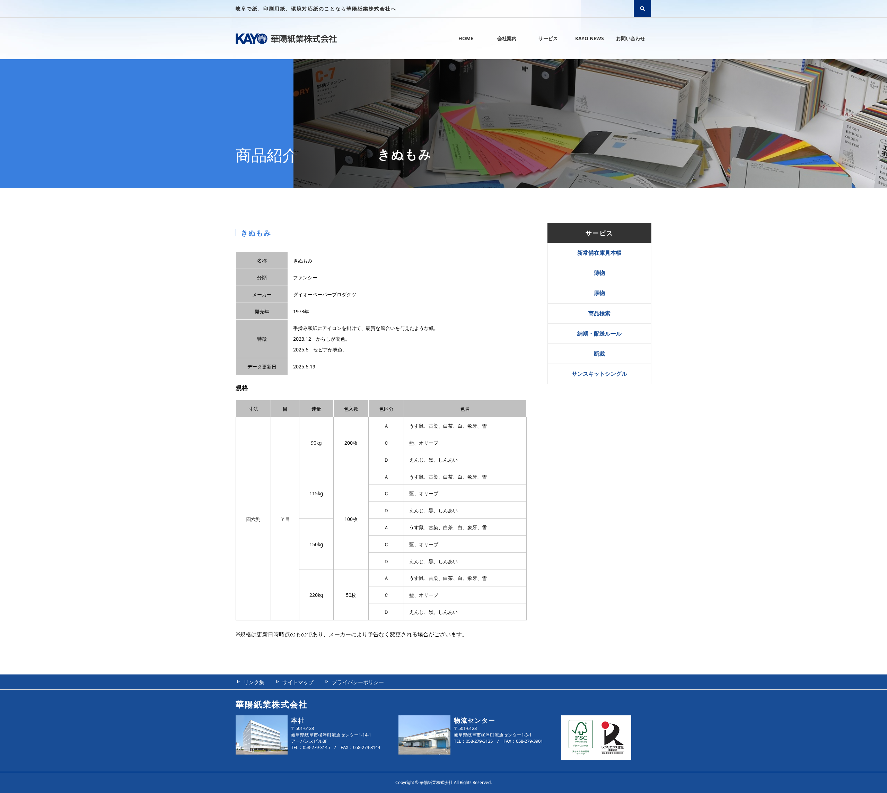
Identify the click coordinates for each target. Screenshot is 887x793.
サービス (548, 38)
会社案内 (507, 38)
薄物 (599, 273)
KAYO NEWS (589, 38)
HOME (465, 38)
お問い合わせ (630, 38)
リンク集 (254, 682)
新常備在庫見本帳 (599, 252)
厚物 (599, 293)
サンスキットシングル (599, 373)
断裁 (599, 353)
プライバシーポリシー (358, 682)
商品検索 (599, 313)
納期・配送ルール (599, 333)
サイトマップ (298, 682)
